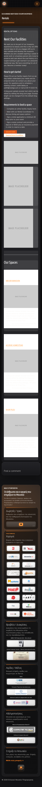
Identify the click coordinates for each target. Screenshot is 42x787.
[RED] (13, 597)
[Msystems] (13, 581)
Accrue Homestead (14, 345)
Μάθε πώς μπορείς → (15, 760)
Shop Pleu (10, 410)
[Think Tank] (29, 605)
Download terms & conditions (14, 135)
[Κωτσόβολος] (13, 548)
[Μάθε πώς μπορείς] (21, 768)
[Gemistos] (13, 573)
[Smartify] (29, 597)
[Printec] (29, 589)
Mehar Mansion (13, 281)
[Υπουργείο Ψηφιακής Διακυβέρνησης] (21, 692)
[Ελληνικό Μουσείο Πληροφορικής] (4, 4)
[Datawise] (29, 556)
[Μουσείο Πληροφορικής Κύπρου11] (21, 729)
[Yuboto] (29, 614)
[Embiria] (13, 564)
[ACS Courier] (29, 548)
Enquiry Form (10, 132)
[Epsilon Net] (29, 564)
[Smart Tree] (13, 605)
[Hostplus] (29, 573)
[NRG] (29, 581)
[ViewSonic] (13, 614)
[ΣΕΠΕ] (21, 681)
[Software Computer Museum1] (21, 740)
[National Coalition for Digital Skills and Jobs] (21, 702)
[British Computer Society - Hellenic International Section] (21, 656)
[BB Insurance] (13, 556)
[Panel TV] (13, 589)
